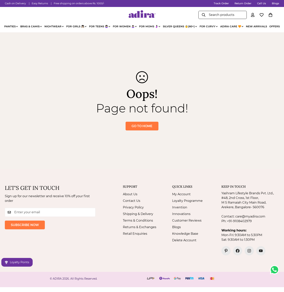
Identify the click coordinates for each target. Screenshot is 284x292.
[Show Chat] (275, 270)
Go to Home (142, 126)
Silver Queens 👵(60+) (179, 26)
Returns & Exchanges (139, 227)
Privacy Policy (133, 207)
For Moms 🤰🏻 (148, 26)
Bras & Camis (30, 26)
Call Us (261, 3)
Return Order (243, 3)
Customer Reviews (187, 220)
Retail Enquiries (135, 233)
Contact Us (131, 201)
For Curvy (207, 26)
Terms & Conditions (138, 220)
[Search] (204, 15)
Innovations (181, 214)
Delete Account (184, 240)
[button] (270, 14)
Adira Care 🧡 (230, 26)
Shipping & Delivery (138, 214)
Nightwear (52, 26)
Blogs (275, 3)
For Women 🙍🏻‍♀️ (123, 26)
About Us (130, 194)
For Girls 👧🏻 (75, 26)
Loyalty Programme (187, 201)
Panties (10, 26)
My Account (181, 194)
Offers (274, 26)
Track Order (221, 3)
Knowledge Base (185, 233)
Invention (179, 207)
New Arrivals (256, 26)
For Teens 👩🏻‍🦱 (98, 26)
